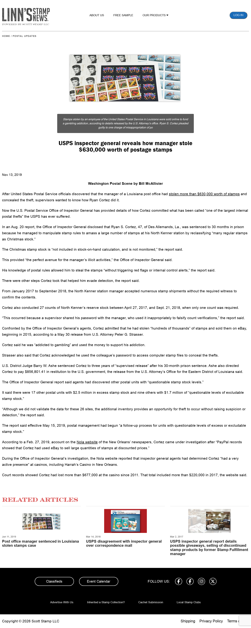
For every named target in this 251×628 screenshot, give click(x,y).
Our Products (154, 15)
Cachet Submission (150, 602)
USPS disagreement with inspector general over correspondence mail (124, 543)
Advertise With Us (61, 602)
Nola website (87, 442)
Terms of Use (238, 621)
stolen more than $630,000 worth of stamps (204, 194)
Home (6, 36)
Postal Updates (24, 36)
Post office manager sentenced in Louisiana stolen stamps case (40, 543)
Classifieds (54, 581)
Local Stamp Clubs (189, 602)
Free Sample (123, 15)
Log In (238, 15)
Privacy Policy (211, 621)
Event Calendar (98, 581)
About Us (96, 15)
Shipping (188, 621)
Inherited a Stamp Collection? (106, 602)
